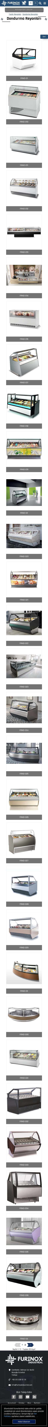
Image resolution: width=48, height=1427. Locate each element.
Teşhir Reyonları (15, 14)
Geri (44, 36)
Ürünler (21, 1403)
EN (35, 3)
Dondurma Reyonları (30, 14)
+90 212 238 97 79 (19, 1379)
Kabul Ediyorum (24, 1421)
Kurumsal (12, 1403)
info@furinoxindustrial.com (22, 1385)
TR (30, 3)
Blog (29, 1403)
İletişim (37, 1403)
